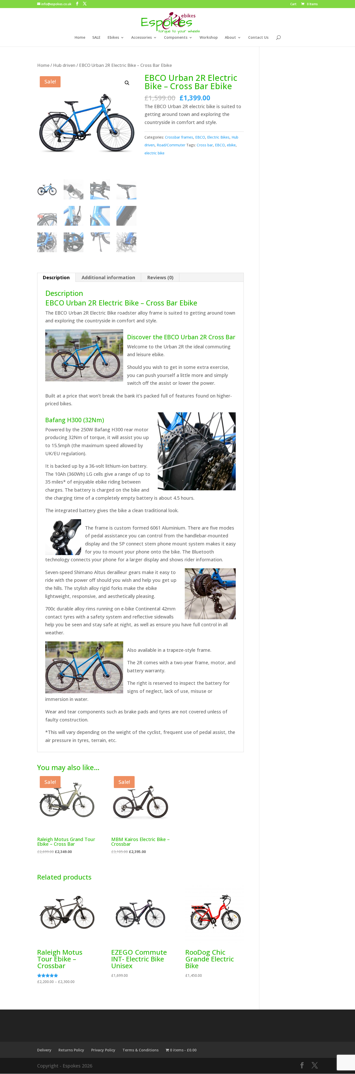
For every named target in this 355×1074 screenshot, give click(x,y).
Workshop (209, 38)
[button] (127, 83)
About (230, 38)
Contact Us (258, 38)
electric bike (154, 153)
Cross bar (205, 144)
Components (175, 38)
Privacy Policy (103, 1049)
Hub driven (64, 65)
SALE (96, 38)
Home (80, 38)
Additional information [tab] (108, 277)
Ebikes (113, 38)
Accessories (141, 38)
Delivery (44, 1049)
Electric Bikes (218, 137)
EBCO (200, 137)
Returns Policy (71, 1049)
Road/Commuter (171, 144)
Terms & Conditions (140, 1049)
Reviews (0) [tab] (160, 277)
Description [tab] (56, 277)
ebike (231, 144)
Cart (293, 4)
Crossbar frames (179, 137)
